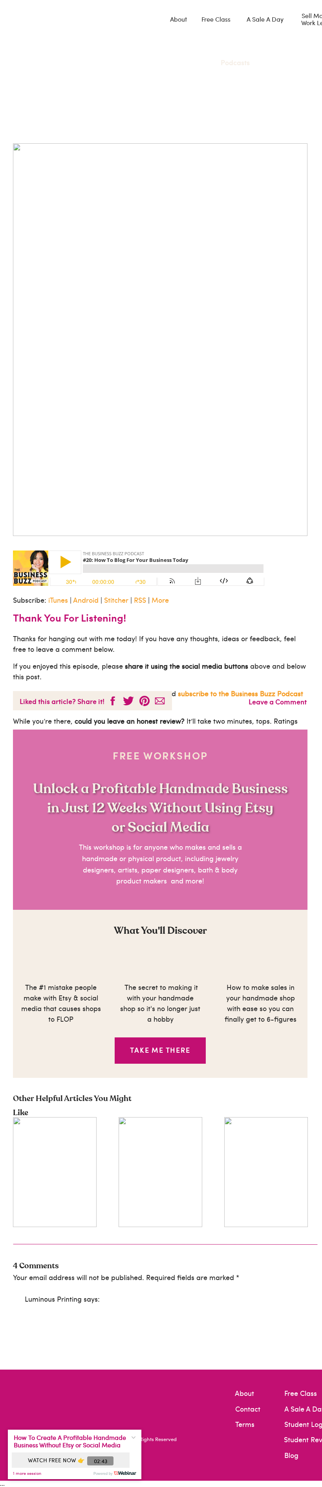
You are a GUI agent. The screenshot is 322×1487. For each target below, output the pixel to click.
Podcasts (235, 62)
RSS (140, 600)
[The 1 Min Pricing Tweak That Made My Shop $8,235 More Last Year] (160, 1172)
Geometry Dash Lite (268, 1434)
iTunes (58, 600)
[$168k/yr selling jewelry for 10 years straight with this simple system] (55, 1172)
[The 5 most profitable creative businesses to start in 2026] (266, 1172)
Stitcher (116, 600)
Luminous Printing (53, 1299)
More (160, 600)
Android (86, 600)
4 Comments (36, 1266)
